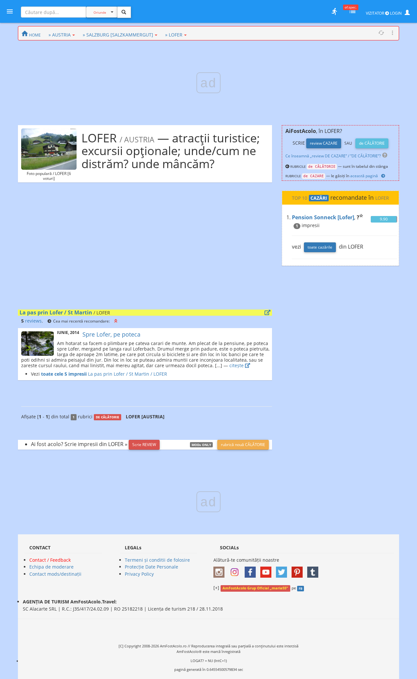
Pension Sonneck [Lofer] (323, 217)
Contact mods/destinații (55, 574)
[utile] (334, 11)
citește (237, 365)
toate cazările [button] (320, 247)
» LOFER (173, 35)
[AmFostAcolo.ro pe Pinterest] (299, 570)
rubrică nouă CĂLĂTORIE (243, 444)
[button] (115, 321)
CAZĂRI (318, 198)
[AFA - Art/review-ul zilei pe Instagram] (220, 570)
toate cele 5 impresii (64, 374)
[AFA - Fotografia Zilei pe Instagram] (236, 570)
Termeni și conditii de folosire (157, 560)
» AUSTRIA (60, 35)
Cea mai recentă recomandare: (81, 321)
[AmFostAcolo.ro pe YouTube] (267, 570)
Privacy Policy (139, 574)
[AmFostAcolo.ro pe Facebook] (252, 570)
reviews (33, 321)
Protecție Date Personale (151, 567)
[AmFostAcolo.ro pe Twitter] (283, 570)
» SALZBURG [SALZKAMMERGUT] (118, 35)
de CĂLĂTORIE (372, 143)
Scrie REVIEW (144, 444)
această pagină (364, 176)
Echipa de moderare (51, 567)
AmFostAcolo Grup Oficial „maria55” (255, 588)
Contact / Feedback (50, 560)
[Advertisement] (145, 247)
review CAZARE (324, 143)
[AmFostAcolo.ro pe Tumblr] (314, 570)
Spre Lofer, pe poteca (111, 334)
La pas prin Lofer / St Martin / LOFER (127, 374)
